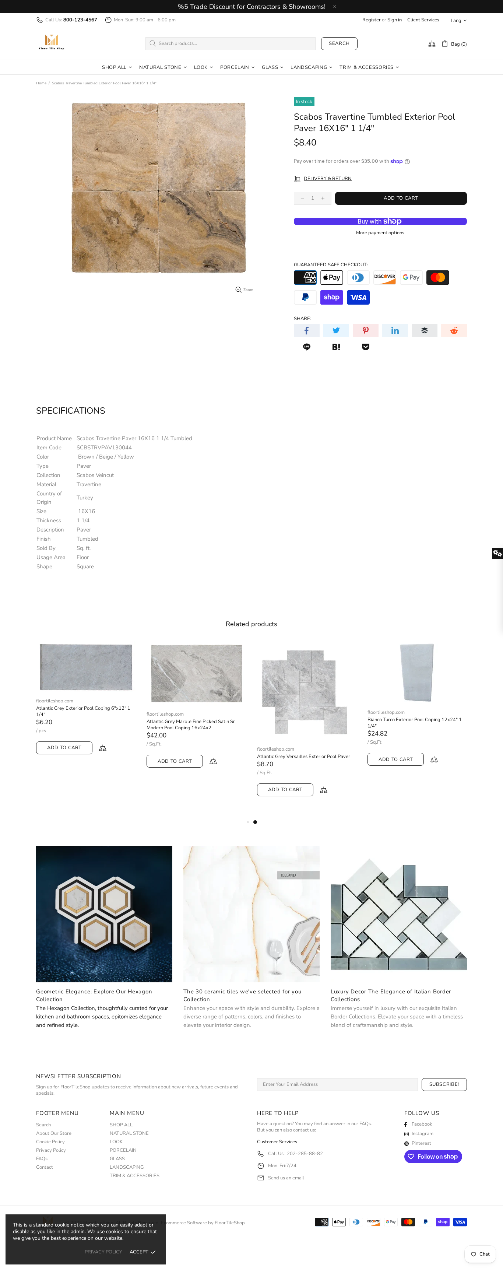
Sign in (394, 20)
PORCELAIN (123, 1150)
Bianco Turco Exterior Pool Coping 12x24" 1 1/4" (414, 723)
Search (339, 43)
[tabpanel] (307, 726)
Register (371, 20)
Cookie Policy (50, 1142)
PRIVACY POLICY (103, 1252)
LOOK (116, 1142)
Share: (302, 319)
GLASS (117, 1159)
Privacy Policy (51, 1150)
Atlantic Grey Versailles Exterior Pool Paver (303, 757)
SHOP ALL (121, 1125)
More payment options (380, 233)
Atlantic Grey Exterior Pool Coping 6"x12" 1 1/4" (83, 711)
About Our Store (53, 1133)
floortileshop (51, 43)
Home (41, 83)
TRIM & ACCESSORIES (134, 1176)
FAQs (42, 1159)
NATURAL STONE (129, 1133)
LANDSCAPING (127, 1167)
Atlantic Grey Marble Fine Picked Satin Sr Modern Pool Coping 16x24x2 (191, 725)
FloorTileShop (230, 1223)
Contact (44, 1167)
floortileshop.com (54, 701)
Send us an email (286, 1178)
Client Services (423, 20)
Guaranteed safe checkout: (331, 265)
